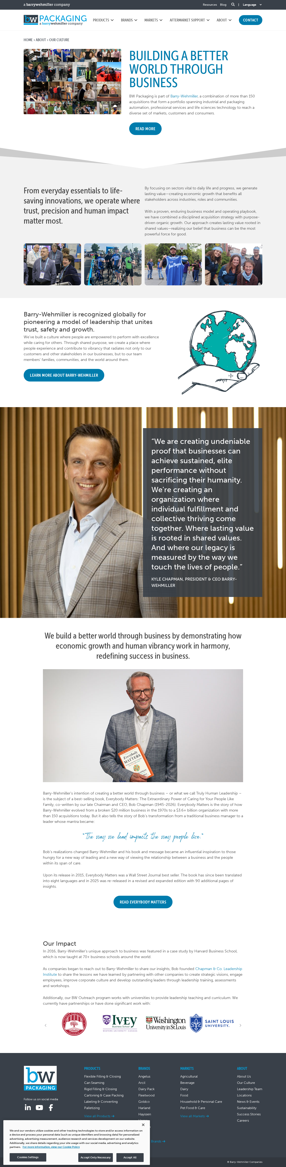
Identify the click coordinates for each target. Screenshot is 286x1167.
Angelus (144, 1076)
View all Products (97, 1116)
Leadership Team (249, 1089)
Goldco (144, 1102)
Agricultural (189, 1076)
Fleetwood (146, 1095)
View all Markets (192, 1116)
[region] (76, 1142)
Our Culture (246, 1083)
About (41, 40)
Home (28, 40)
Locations (244, 1095)
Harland (144, 1108)
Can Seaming (94, 1083)
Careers (243, 1120)
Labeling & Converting (101, 1102)
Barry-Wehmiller (184, 96)
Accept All (130, 1157)
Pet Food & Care (192, 1108)
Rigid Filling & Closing (100, 1089)
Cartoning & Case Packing (104, 1095)
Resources (210, 5)
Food (184, 1095)
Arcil (141, 1083)
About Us (244, 1076)
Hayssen (144, 1114)
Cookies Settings (28, 1157)
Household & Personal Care (201, 1102)
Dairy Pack (146, 1089)
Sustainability (246, 1108)
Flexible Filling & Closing (102, 1076)
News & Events (248, 1102)
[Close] (143, 1124)
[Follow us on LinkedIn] (28, 1108)
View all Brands (149, 1141)
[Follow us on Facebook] (51, 1108)
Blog (223, 5)
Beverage (187, 1083)
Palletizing (92, 1108)
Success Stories (249, 1114)
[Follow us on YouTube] (39, 1108)
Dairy (184, 1089)
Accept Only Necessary (96, 1157)
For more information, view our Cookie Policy (51, 1147)
